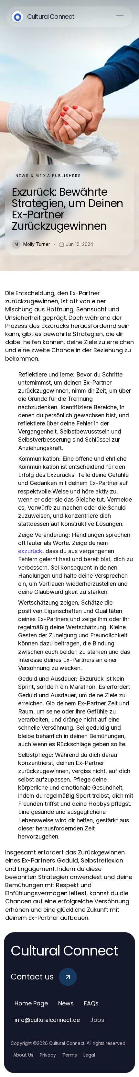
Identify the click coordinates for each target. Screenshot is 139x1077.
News (66, 1003)
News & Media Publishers (48, 175)
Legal (89, 1055)
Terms (69, 1055)
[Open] (119, 17)
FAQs (91, 1003)
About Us (23, 1055)
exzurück (30, 551)
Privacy (48, 1055)
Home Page (31, 1003)
